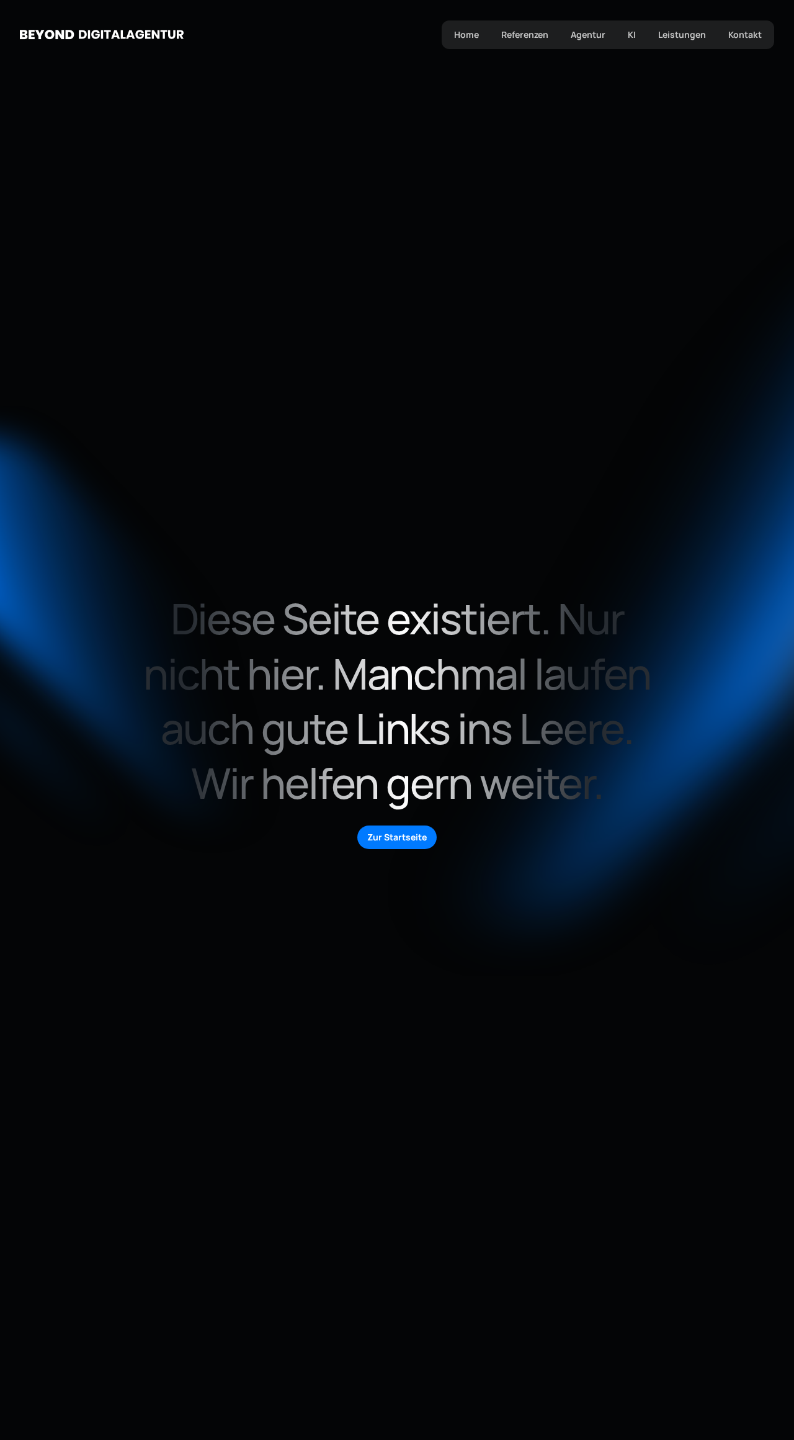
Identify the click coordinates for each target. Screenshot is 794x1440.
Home (466, 34)
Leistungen (682, 34)
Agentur (588, 34)
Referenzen (524, 34)
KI (632, 34)
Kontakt (745, 34)
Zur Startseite (397, 837)
